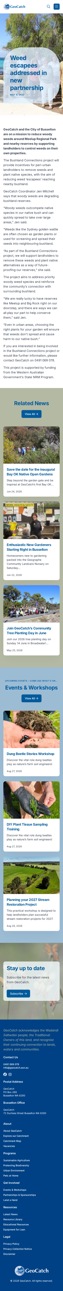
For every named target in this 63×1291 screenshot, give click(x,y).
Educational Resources (16, 1224)
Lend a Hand (10, 1200)
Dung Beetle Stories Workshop (30, 754)
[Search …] (48, 6)
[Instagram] (10, 1074)
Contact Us (10, 1057)
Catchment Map (12, 1140)
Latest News (10, 1214)
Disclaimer (9, 1253)
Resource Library (12, 1219)
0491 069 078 (11, 1064)
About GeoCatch (12, 1130)
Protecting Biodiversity (16, 1165)
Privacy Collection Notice (17, 1248)
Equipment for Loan (14, 1229)
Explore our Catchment (16, 1135)
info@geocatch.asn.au (15, 1067)
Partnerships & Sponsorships (19, 1194)
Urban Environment (14, 1170)
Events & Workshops (14, 1189)
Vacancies (9, 1146)
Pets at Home (10, 1175)
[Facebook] (5, 1074)
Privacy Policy (11, 1243)
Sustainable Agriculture (16, 1160)
